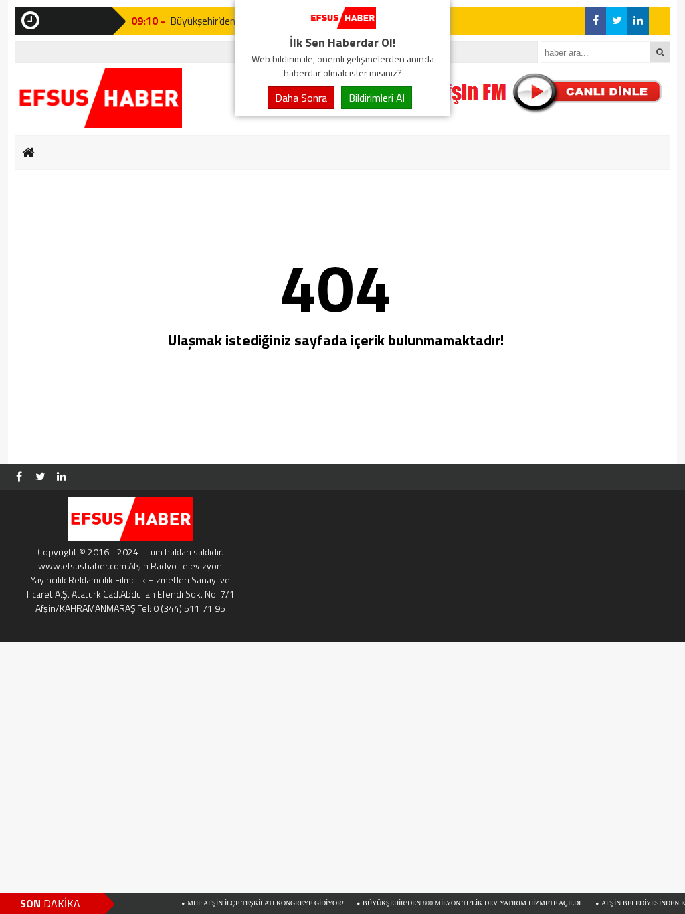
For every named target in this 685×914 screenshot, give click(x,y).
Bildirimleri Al (377, 98)
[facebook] (595, 21)
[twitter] (616, 21)
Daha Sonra (301, 98)
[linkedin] (638, 21)
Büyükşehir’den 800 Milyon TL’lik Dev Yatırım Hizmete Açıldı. (455, 903)
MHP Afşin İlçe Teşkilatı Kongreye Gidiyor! (247, 903)
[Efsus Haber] (342, 25)
